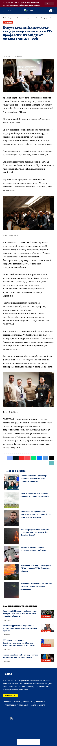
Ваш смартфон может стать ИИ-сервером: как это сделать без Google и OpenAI (35, 532)
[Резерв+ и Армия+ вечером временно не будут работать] (11, 554)
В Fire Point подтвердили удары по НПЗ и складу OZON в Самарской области (36, 568)
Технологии (8, 22)
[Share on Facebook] (4, 45)
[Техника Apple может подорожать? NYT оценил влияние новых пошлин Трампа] (47, 628)
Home (4, 18)
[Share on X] (9, 45)
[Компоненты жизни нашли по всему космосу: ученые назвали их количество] (11, 590)
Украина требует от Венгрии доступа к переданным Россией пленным (20, 656)
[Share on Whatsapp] (23, 45)
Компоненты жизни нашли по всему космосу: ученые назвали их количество (36, 586)
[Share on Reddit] (38, 45)
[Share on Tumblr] (33, 45)
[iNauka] (28, 11)
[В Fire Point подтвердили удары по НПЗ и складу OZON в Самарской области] (11, 572)
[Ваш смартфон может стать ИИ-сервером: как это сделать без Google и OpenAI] (11, 536)
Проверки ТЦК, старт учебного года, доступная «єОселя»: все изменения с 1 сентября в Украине (20, 613)
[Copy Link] (4, 50)
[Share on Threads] (52, 45)
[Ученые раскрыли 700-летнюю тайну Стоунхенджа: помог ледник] (11, 500)
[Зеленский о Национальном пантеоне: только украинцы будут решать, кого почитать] (11, 518)
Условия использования (30, 5)
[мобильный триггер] (5, 11)
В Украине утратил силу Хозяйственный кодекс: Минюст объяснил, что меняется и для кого (19, 643)
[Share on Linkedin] (28, 45)
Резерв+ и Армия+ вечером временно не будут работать (33, 549)
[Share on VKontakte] (43, 45)
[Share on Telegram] (47, 45)
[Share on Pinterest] (19, 45)
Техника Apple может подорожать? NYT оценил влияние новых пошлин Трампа (20, 628)
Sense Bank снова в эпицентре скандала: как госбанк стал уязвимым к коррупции (34, 478)
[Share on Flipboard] (14, 45)
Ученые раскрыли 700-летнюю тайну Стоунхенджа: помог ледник (36, 495)
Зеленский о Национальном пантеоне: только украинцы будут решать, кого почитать (36, 514)
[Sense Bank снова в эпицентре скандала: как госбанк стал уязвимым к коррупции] (11, 482)
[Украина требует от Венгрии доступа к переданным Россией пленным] (47, 658)
